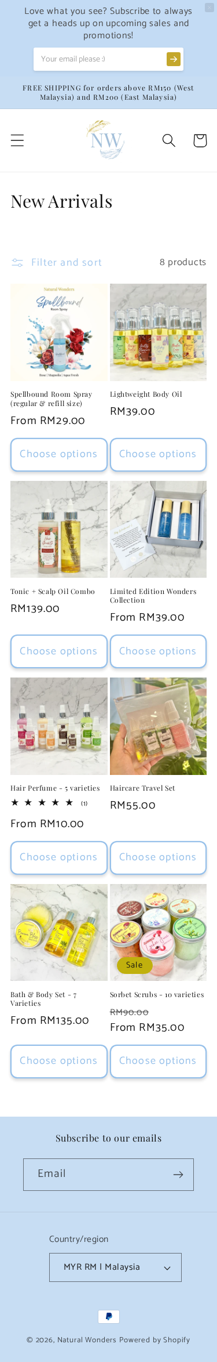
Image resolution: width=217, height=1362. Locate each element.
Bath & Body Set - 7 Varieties (43, 999)
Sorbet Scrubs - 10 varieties (157, 994)
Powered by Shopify (154, 1340)
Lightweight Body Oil (146, 394)
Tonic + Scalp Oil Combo (52, 591)
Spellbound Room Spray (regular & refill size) (51, 399)
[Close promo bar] (209, 7)
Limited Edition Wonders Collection (153, 596)
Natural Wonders (87, 1340)
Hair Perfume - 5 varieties (55, 788)
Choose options (59, 454)
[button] (17, 140)
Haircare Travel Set (142, 788)
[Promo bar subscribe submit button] (174, 59)
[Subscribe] (178, 1174)
